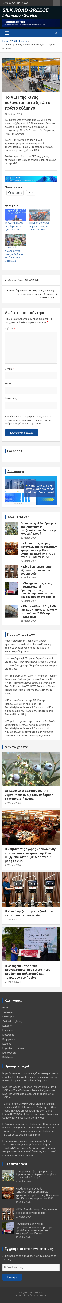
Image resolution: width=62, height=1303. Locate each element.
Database (7, 1057)
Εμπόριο (7, 1025)
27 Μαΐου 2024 (28, 537)
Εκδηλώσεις (9, 1052)
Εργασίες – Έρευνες (13, 1048)
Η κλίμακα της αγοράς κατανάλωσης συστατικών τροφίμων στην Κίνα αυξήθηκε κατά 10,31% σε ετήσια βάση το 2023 (39, 550)
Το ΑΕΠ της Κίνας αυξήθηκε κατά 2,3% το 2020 (14, 226)
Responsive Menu (56, 3)
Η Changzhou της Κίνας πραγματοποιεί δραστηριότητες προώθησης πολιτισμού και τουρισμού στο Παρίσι (38, 590)
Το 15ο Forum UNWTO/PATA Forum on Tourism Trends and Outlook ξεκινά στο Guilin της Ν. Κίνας (31, 690)
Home (5, 1007)
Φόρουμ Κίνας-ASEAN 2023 (23, 280)
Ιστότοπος (11, 398)
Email (9, 383)
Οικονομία (8, 1016)
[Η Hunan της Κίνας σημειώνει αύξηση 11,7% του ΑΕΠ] (40, 215)
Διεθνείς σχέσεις (12, 1021)
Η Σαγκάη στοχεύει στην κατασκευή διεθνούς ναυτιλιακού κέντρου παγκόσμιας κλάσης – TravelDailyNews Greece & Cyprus (30, 725)
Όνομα (9, 368)
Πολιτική (7, 1012)
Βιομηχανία (8, 1039)
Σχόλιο (10, 328)
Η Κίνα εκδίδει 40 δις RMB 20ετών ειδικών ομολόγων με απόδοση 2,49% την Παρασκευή (39, 611)
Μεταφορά (8, 1034)
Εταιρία (6, 1043)
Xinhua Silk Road (35, 1293)
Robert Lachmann (38, 1295)
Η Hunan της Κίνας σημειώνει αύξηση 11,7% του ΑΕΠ (39, 226)
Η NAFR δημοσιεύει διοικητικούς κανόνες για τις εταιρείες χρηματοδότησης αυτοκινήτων (30, 294)
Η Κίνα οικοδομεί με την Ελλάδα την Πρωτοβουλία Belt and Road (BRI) (29, 711)
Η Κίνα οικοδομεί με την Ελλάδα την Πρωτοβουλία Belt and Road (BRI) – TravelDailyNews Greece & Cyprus (25, 704)
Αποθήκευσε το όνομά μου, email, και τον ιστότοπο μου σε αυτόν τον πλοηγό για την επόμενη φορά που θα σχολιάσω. (29, 420)
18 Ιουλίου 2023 (13, 114)
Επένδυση (7, 1030)
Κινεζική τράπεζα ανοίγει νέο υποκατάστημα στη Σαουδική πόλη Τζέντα (28, 648)
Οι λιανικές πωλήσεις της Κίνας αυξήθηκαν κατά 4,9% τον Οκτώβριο (14, 254)
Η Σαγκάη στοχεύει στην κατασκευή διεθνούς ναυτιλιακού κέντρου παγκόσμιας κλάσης (29, 732)
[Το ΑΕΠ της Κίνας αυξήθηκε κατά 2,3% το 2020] (15, 215)
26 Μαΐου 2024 (28, 620)
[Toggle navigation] (6, 33)
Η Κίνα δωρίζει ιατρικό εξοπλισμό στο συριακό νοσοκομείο (36, 570)
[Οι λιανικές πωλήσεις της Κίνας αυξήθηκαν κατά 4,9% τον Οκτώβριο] (15, 240)
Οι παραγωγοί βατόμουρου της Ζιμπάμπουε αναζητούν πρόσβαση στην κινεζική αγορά (39, 528)
